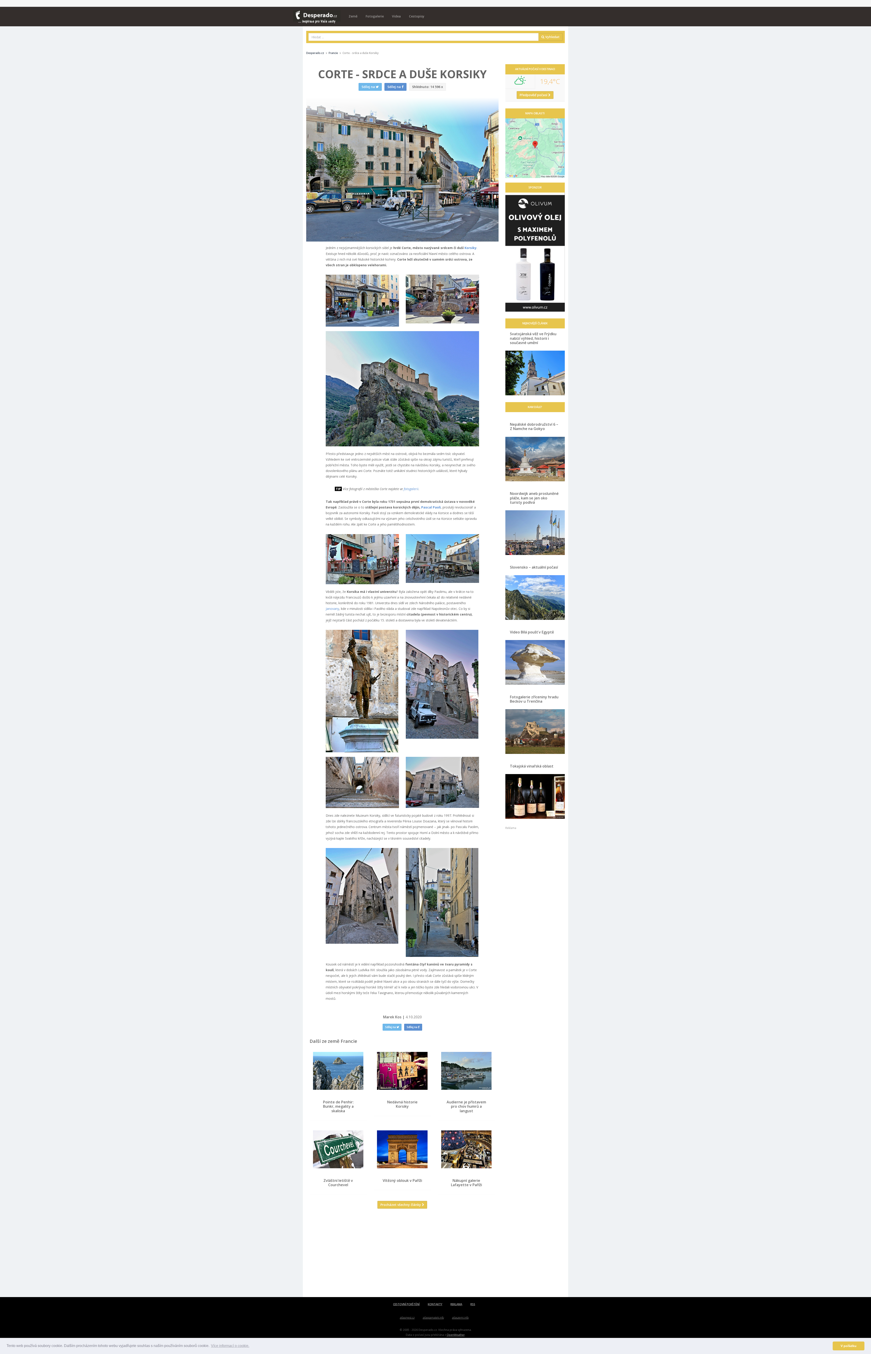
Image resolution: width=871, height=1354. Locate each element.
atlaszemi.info (460, 1318)
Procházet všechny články (401, 1204)
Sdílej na (390, 1027)
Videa (396, 16)
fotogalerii (411, 489)
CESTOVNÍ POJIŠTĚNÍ (406, 1304)
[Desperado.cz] (316, 14)
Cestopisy (416, 16)
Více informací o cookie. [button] (230, 1346)
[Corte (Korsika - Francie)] (362, 301)
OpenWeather (456, 1335)
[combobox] (423, 37)
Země (353, 16)
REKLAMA (456, 1304)
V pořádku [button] (848, 1346)
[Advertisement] (402, 1256)
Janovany (332, 608)
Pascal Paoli (431, 507)
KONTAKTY (435, 1304)
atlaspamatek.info (433, 1318)
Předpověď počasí (534, 95)
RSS (472, 1304)
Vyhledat (552, 37)
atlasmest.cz (407, 1318)
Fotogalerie (375, 16)
